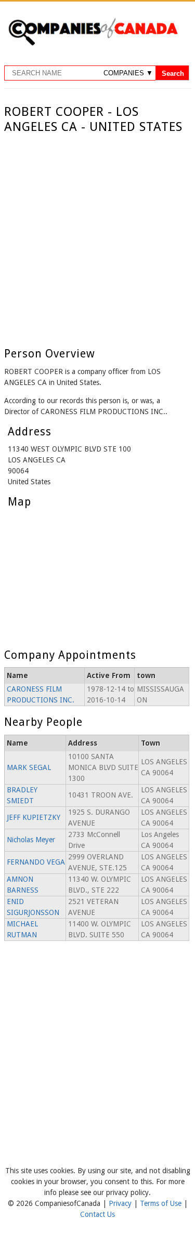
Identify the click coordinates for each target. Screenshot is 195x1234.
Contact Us (97, 1214)
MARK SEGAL (29, 767)
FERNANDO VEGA (36, 862)
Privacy (121, 1203)
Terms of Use (162, 1203)
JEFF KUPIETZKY (33, 817)
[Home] (92, 43)
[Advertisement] (97, 237)
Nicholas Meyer (31, 839)
